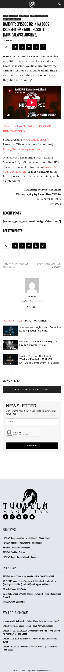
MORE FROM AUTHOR (36, 320)
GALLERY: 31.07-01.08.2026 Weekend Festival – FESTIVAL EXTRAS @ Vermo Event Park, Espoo (39, 359)
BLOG (13, 11)
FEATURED (13, 16)
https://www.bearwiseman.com (32, 301)
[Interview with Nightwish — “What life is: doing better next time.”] (10, 331)
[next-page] (9, 370)
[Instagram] (35, 307)
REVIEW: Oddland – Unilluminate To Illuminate (22, 542)
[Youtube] (32, 516)
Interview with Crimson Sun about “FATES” (15, 265)
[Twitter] (22, 47)
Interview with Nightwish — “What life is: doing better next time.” (31, 621)
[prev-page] (5, 370)
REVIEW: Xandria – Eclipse (14, 552)
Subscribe (32, 445)
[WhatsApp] (36, 47)
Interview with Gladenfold (14, 601)
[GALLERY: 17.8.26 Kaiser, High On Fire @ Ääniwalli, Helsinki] (10, 345)
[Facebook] (15, 47)
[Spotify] (18, 516)
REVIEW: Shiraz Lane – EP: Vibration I (48, 265)
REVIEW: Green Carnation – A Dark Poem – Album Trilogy (26, 538)
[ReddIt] (43, 47)
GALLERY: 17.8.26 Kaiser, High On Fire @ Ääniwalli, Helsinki (28, 625)
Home (5, 11)
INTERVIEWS (24, 16)
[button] (5, 4)
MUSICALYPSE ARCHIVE (39, 16)
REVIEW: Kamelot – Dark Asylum (16, 547)
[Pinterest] (29, 47)
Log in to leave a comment (32, 389)
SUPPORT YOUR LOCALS (12, 19)
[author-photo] (32, 292)
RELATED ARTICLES (12, 320)
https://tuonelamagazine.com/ (23, 149)
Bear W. (9, 40)
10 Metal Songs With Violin (14, 589)
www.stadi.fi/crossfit (36, 139)
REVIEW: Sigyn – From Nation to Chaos (19, 557)
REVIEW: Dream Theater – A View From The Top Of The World (28, 576)
